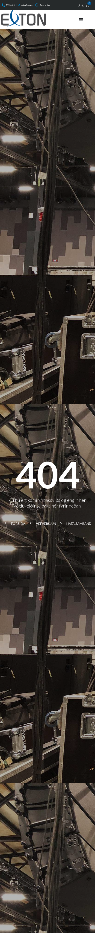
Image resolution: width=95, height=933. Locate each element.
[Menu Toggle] (81, 19)
